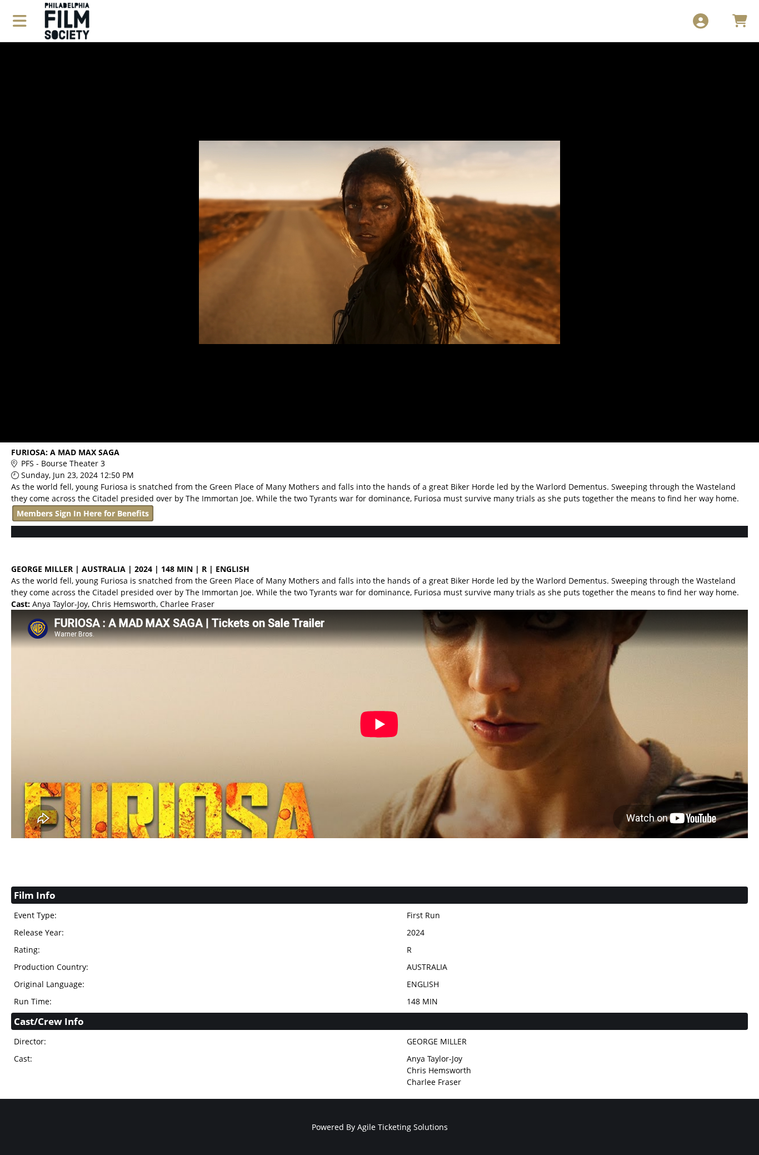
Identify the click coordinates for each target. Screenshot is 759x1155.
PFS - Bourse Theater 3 (63, 463)
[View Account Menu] (700, 21)
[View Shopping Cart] (739, 21)
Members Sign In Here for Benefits (83, 513)
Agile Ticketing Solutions (402, 1127)
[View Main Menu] (19, 21)
